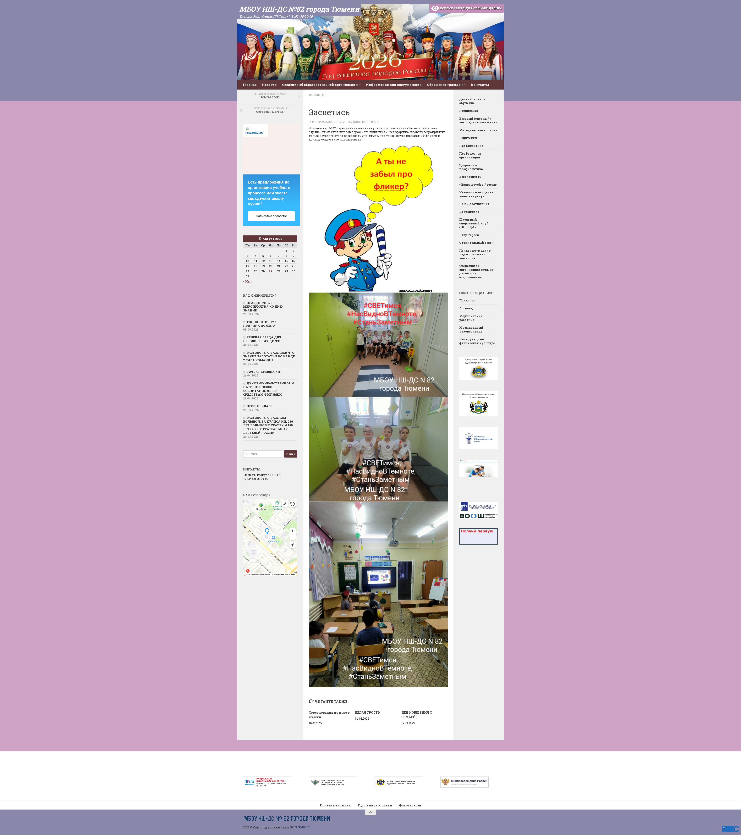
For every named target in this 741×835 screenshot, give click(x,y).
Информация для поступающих (394, 85)
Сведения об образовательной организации (320, 85)
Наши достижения (474, 204)
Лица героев (469, 235)
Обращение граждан (445, 85)
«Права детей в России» (478, 184)
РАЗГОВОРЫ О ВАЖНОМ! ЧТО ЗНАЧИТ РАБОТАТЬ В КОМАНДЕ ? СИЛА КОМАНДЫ (269, 356)
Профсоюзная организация (470, 155)
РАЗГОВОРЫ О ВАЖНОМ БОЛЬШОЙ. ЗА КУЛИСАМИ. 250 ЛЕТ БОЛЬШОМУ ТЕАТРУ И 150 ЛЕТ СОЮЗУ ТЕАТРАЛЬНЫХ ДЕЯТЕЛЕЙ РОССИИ (268, 425)
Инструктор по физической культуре (477, 341)
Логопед (466, 308)
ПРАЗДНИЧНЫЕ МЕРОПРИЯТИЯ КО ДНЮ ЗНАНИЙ (263, 306)
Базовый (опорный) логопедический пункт (478, 120)
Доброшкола (469, 212)
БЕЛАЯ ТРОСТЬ (367, 712)
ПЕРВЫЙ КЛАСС (259, 406)
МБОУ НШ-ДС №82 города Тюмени (299, 9)
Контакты (480, 85)
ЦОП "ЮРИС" (300, 827)
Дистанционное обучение (472, 101)
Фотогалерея (410, 805)
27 (270, 271)
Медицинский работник (471, 318)
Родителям (468, 138)
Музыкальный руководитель (471, 329)
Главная (250, 85)
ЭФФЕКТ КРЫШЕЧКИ (263, 372)
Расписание (469, 111)
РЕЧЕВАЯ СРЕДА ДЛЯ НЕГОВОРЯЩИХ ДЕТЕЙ (262, 339)
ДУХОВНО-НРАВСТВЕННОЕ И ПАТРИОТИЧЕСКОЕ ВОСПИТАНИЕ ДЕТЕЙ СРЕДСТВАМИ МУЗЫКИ (268, 389)
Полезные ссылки (335, 805)
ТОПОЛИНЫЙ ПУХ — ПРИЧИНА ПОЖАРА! (261, 324)
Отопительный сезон (476, 242)
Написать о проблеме (271, 216)
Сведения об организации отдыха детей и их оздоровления (476, 271)
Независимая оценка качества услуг (476, 194)
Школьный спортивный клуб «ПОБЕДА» (473, 223)
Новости (269, 85)
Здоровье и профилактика (471, 167)
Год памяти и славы (375, 805)
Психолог (467, 300)
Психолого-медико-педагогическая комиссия (475, 254)
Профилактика (471, 146)
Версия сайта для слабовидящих (470, 8)
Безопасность (470, 177)
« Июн (248, 281)
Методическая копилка (478, 130)
